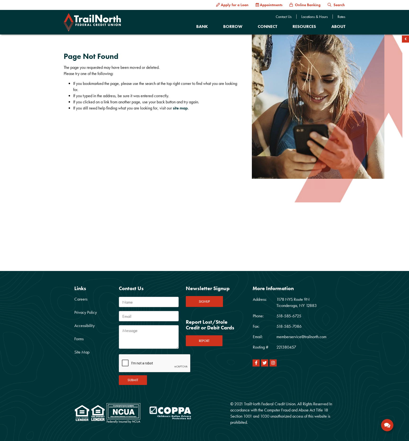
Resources (304, 26)
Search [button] (339, 4)
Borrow (232, 26)
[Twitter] (264, 363)
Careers (80, 299)
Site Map (81, 352)
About (338, 26)
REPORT (204, 341)
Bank (202, 26)
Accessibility (84, 325)
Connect (267, 26)
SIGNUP (204, 301)
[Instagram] (273, 363)
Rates (341, 17)
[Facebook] (256, 363)
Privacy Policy (85, 312)
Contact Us (284, 17)
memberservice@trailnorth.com (301, 336)
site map (180, 108)
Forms (79, 338)
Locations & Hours (314, 17)
